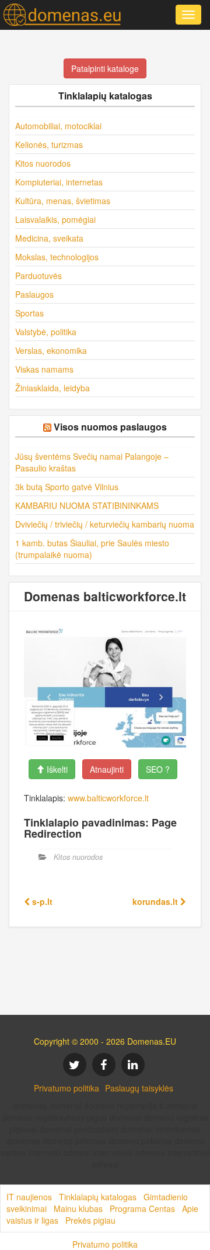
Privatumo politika (66, 1088)
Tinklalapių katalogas (97, 1197)
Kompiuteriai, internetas (59, 182)
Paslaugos (34, 294)
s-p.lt (41, 901)
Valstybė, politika (45, 332)
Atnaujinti (107, 769)
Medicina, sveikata (49, 238)
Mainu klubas (78, 1208)
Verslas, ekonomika (51, 350)
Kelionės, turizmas (49, 144)
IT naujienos (29, 1197)
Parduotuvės (38, 275)
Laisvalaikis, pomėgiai (55, 219)
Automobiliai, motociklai (58, 126)
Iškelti (56, 769)
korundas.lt (156, 901)
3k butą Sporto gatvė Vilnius (66, 487)
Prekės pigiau (90, 1220)
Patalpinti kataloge (105, 68)
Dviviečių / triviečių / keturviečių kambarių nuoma (104, 524)
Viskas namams (44, 369)
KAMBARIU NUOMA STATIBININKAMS (87, 505)
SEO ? (158, 769)
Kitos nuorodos (43, 163)
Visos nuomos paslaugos (110, 426)
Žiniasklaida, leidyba (52, 388)
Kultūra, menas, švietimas (62, 200)
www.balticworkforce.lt (108, 798)
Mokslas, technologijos (57, 257)
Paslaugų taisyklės (139, 1088)
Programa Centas (142, 1208)
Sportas (29, 313)
